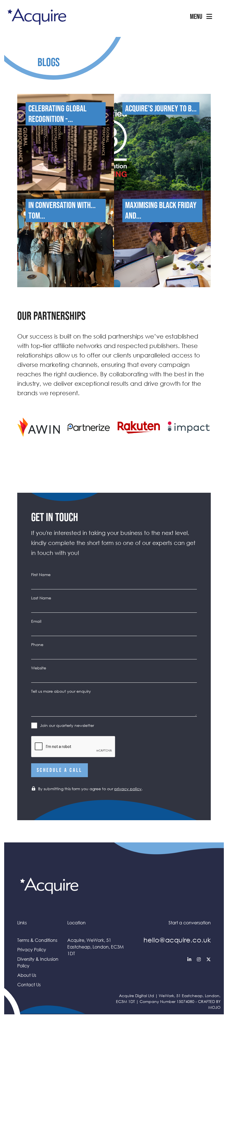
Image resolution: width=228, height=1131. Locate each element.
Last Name (41, 597)
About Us (26, 975)
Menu (196, 16)
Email (36, 621)
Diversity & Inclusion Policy (37, 962)
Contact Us (29, 984)
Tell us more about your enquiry (61, 691)
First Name (41, 574)
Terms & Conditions (37, 940)
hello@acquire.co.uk (177, 940)
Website (38, 667)
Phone (37, 644)
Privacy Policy (31, 949)
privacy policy (128, 788)
